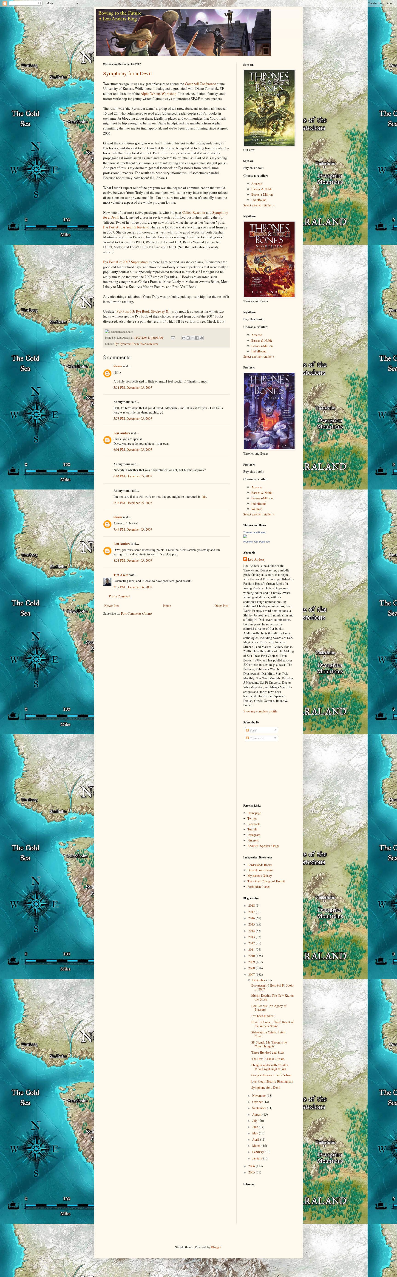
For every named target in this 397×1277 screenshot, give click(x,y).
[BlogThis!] (188, 338)
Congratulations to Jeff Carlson (271, 1075)
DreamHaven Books (260, 870)
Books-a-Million (262, 194)
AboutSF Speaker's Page (263, 846)
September (259, 1108)
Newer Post (111, 605)
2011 (252, 949)
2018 (252, 905)
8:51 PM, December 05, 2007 (132, 560)
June (255, 1127)
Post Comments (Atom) (136, 613)
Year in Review (149, 344)
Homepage (254, 813)
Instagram (253, 835)
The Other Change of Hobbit (266, 881)
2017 (252, 912)
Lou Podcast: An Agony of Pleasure (268, 1008)
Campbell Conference (200, 83)
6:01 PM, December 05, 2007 (132, 449)
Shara (117, 366)
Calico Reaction (193, 212)
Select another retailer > (259, 205)
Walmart (256, 509)
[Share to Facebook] (197, 338)
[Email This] (183, 338)
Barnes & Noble (261, 189)
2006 (252, 1166)
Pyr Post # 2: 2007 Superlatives (125, 261)
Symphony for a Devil (127, 73)
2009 (252, 962)
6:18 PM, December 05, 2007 (132, 503)
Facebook (253, 824)
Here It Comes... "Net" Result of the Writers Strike (272, 1024)
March (256, 1145)
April (256, 1139)
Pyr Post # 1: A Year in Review (125, 227)
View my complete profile (260, 711)
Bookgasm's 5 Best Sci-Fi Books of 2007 (272, 987)
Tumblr (252, 829)
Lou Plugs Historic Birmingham (272, 1081)
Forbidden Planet (258, 886)
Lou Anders (121, 432)
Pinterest (253, 840)
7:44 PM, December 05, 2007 (132, 529)
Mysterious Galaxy (259, 875)
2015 (252, 924)
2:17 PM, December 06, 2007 (132, 587)
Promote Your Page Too (256, 541)
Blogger (216, 1247)
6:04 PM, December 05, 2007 (132, 476)
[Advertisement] (266, 773)
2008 (252, 968)
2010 (252, 956)
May (255, 1133)
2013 (252, 937)
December (259, 980)
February (258, 1152)
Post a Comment (119, 596)
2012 (252, 943)
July (255, 1120)
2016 (252, 918)
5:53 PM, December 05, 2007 (132, 418)
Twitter (252, 818)
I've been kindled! (263, 1016)
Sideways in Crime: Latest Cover (268, 1034)
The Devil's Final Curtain (267, 1059)
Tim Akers (120, 574)
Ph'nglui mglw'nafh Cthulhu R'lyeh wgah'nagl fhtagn (269, 1067)
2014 (252, 930)
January (257, 1158)
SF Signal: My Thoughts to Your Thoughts (269, 1044)
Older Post (221, 605)
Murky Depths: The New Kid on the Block (272, 997)
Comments (256, 738)
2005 (252, 1172)
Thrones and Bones (254, 532)
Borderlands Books (259, 865)
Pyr (116, 344)
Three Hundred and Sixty (267, 1052)
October (258, 1102)
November (259, 1095)
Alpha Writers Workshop (158, 93)
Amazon (256, 183)
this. (204, 496)
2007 (252, 974)
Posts (252, 730)
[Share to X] (192, 338)
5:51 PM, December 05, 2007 (132, 387)
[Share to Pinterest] (201, 338)
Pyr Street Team (129, 344)
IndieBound (259, 200)
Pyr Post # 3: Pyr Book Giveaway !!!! (143, 311)
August (257, 1114)
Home (167, 605)
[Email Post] (173, 338)
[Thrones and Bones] (245, 537)
